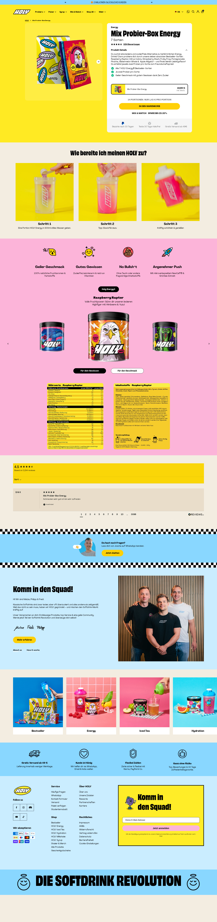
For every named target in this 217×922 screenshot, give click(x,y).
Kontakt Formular (59, 799)
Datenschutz (85, 836)
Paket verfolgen (58, 806)
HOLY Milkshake (58, 836)
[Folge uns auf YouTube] (16, 816)
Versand (55, 802)
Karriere (83, 806)
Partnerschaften (87, 802)
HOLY (27, 20)
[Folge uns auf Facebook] (16, 807)
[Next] (185, 336)
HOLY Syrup (56, 840)
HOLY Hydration (58, 833)
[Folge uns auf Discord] (30, 807)
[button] (116, 44)
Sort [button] (16, 479)
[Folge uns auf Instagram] (23, 807)
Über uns (83, 792)
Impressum (84, 822)
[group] (27, 467)
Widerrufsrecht (86, 829)
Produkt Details (119, 50)
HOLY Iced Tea (57, 829)
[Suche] (193, 12)
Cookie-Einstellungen (89, 843)
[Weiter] (98, 62)
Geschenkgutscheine (61, 850)
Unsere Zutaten (86, 795)
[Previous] (32, 336)
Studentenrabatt (59, 809)
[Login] (198, 12)
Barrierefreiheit (86, 840)
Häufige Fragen (58, 792)
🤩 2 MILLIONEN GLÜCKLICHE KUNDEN (108, 2)
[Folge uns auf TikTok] (23, 816)
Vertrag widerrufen (88, 833)
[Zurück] (7, 344)
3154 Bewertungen (131, 44)
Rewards (83, 799)
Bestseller (55, 822)
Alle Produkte (57, 847)
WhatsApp (56, 795)
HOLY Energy (57, 826)
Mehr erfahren (24, 632)
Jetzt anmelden (161, 828)
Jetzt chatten (112, 553)
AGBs (81, 826)
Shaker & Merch (58, 843)
